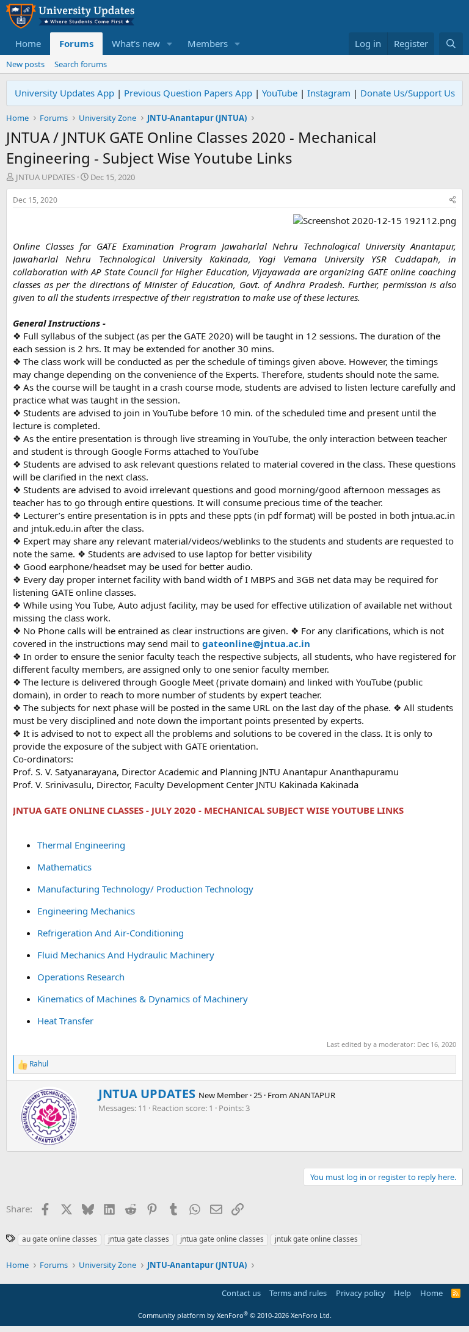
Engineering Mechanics (86, 911)
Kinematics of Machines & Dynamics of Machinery (142, 999)
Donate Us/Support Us (407, 93)
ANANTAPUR (312, 1095)
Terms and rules (298, 1292)
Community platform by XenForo (235, 1315)
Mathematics (64, 867)
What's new (136, 43)
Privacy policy (360, 1292)
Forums (76, 43)
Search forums (80, 64)
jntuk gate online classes (316, 1239)
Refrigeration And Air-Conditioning (110, 933)
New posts (25, 64)
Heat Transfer (65, 1021)
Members (207, 43)
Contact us (241, 1292)
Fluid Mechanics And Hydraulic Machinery (125, 955)
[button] (169, 43)
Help (402, 1292)
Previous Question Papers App (188, 93)
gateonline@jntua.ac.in (256, 643)
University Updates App (64, 93)
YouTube (279, 93)
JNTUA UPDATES (45, 177)
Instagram (329, 93)
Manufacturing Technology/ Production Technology (145, 889)
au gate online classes (59, 1239)
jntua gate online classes (222, 1239)
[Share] (452, 201)
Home (28, 43)
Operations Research (81, 977)
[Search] (451, 43)
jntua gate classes (138, 1239)
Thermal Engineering (81, 845)
